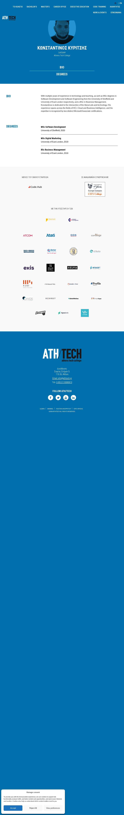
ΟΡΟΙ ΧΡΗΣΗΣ (78, 408)
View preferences (53, 808)
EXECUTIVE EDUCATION (79, 7)
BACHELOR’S (32, 7)
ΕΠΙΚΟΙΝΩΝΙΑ (116, 12)
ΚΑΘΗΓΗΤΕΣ (115, 7)
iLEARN (42, 408)
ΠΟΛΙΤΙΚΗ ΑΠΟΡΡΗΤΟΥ (63, 408)
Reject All (33, 808)
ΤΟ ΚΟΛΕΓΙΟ (18, 7)
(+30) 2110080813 (64, 382)
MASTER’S (45, 7)
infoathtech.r (62, 378)
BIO (62, 67)
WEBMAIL (50, 408)
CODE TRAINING (99, 7)
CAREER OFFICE (60, 7)
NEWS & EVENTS (100, 12)
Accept (13, 808)
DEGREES (62, 74)
